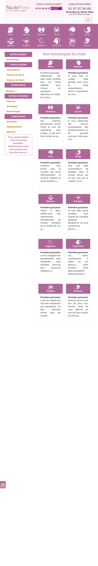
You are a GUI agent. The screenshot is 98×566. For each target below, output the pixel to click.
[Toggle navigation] (88, 20)
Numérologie (13, 111)
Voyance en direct (16, 80)
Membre (10, 91)
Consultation (13, 69)
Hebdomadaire (14, 126)
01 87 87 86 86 (79, 8)
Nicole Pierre (13, 59)
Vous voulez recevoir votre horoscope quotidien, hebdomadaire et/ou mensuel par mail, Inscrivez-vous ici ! (18, 145)
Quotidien (12, 121)
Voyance (11, 101)
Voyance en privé (15, 74)
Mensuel (11, 131)
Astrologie (12, 106)
